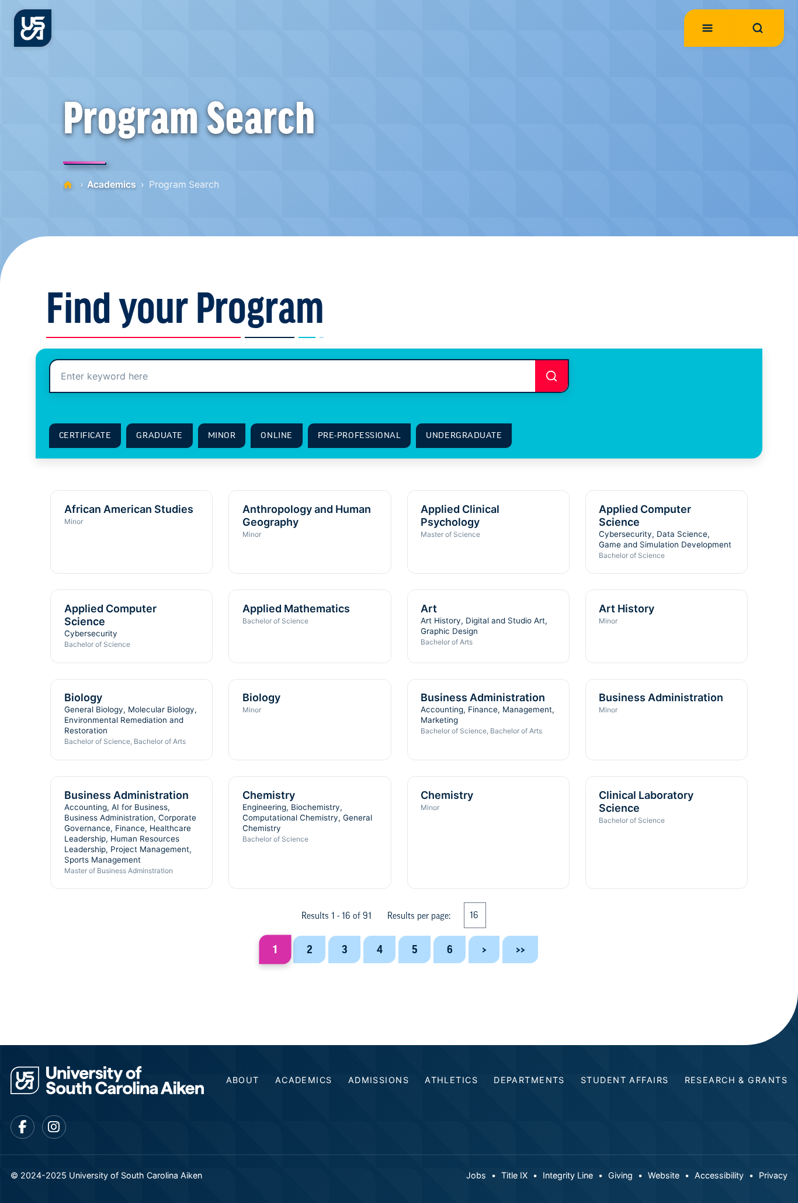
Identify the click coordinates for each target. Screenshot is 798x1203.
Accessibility (719, 1175)
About (242, 1080)
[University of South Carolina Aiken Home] (32, 28)
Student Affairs (625, 1080)
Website (663, 1175)
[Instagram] (54, 1127)
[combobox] (309, 376)
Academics (111, 184)
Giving (620, 1175)
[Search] (551, 376)
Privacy (773, 1175)
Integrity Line (568, 1175)
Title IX (514, 1175)
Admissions (378, 1080)
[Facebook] (22, 1127)
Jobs (476, 1175)
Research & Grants (736, 1080)
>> (520, 949)
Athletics (451, 1080)
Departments (529, 1080)
